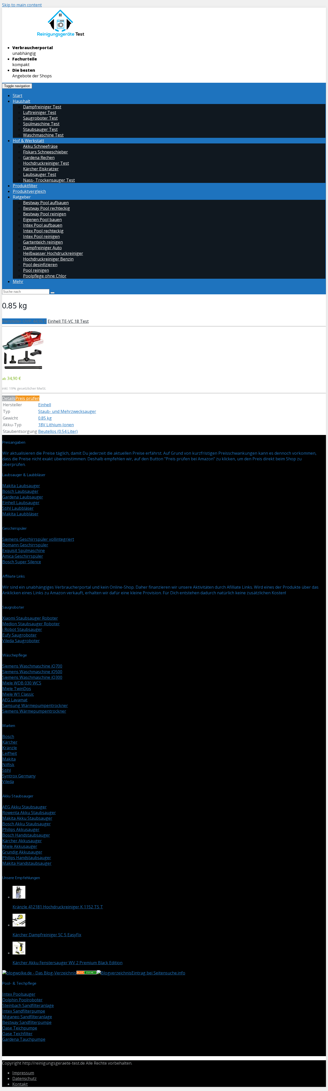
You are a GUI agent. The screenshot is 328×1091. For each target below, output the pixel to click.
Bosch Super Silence (21, 562)
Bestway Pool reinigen (44, 214)
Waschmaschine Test (43, 135)
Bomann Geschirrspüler (25, 545)
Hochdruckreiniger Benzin (48, 259)
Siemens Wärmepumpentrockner (34, 711)
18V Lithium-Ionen (56, 425)
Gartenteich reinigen (43, 242)
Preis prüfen (27, 398)
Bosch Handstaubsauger (26, 835)
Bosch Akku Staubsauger (26, 824)
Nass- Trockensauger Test (49, 180)
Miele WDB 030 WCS (21, 683)
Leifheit (9, 753)
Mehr (18, 281)
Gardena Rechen (39, 157)
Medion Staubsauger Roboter (31, 624)
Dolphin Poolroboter (22, 1000)
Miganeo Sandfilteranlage (27, 1017)
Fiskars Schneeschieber (45, 152)
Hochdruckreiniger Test (46, 163)
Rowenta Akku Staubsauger (29, 812)
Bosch (8, 736)
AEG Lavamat (14, 700)
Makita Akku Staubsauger (27, 818)
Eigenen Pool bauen (42, 219)
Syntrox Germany (19, 776)
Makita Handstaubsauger (27, 863)
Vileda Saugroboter (21, 640)
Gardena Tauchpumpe (23, 1039)
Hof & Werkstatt (28, 140)
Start (17, 95)
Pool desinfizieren (40, 264)
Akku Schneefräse (40, 146)
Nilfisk (8, 764)
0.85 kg (45, 418)
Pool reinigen (36, 270)
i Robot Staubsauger (22, 629)
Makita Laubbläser (20, 514)
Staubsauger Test (40, 129)
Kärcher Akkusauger (22, 841)
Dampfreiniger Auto (42, 248)
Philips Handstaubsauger (26, 857)
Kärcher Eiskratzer (41, 169)
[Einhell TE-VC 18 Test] (23, 368)
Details (8, 398)
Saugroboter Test (40, 118)
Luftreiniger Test (39, 112)
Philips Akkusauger (20, 829)
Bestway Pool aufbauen (46, 202)
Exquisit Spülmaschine (23, 550)
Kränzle (9, 748)
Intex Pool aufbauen (42, 225)
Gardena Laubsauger (22, 497)
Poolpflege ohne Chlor (44, 276)
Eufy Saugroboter (19, 635)
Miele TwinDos (16, 688)
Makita (9, 759)
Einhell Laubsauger (20, 502)
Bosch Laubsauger (20, 491)
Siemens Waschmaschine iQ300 (32, 677)
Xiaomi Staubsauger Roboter (30, 618)
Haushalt (21, 101)
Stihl (6, 770)
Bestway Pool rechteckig (46, 208)
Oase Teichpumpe (19, 1028)
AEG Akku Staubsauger (24, 807)
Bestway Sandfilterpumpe (27, 1022)
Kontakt (20, 1084)
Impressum (23, 1073)
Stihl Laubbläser (18, 508)
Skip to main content (22, 5)
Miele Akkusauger (19, 846)
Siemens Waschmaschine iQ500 (32, 671)
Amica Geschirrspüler (22, 556)
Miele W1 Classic (18, 694)
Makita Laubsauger (21, 486)
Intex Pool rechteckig (43, 231)
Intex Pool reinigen (41, 236)
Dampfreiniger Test (42, 107)
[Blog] (114, 973)
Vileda (8, 781)
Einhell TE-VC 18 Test (68, 321)
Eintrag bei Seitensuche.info (158, 973)
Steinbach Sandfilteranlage (28, 1005)
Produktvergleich (29, 191)
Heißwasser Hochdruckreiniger (53, 253)
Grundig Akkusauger (22, 852)
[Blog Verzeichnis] (86, 973)
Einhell (44, 405)
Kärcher (9, 742)
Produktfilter (25, 186)
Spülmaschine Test (41, 124)
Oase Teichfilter (17, 1033)
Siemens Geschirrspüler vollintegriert (38, 539)
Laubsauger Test (39, 174)
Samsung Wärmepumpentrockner (35, 705)
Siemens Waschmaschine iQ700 (32, 666)
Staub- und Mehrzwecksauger (67, 411)
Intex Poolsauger (18, 994)
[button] (23, 349)
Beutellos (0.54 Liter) (58, 431)
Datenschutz (24, 1078)
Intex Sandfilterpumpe (23, 1011)
